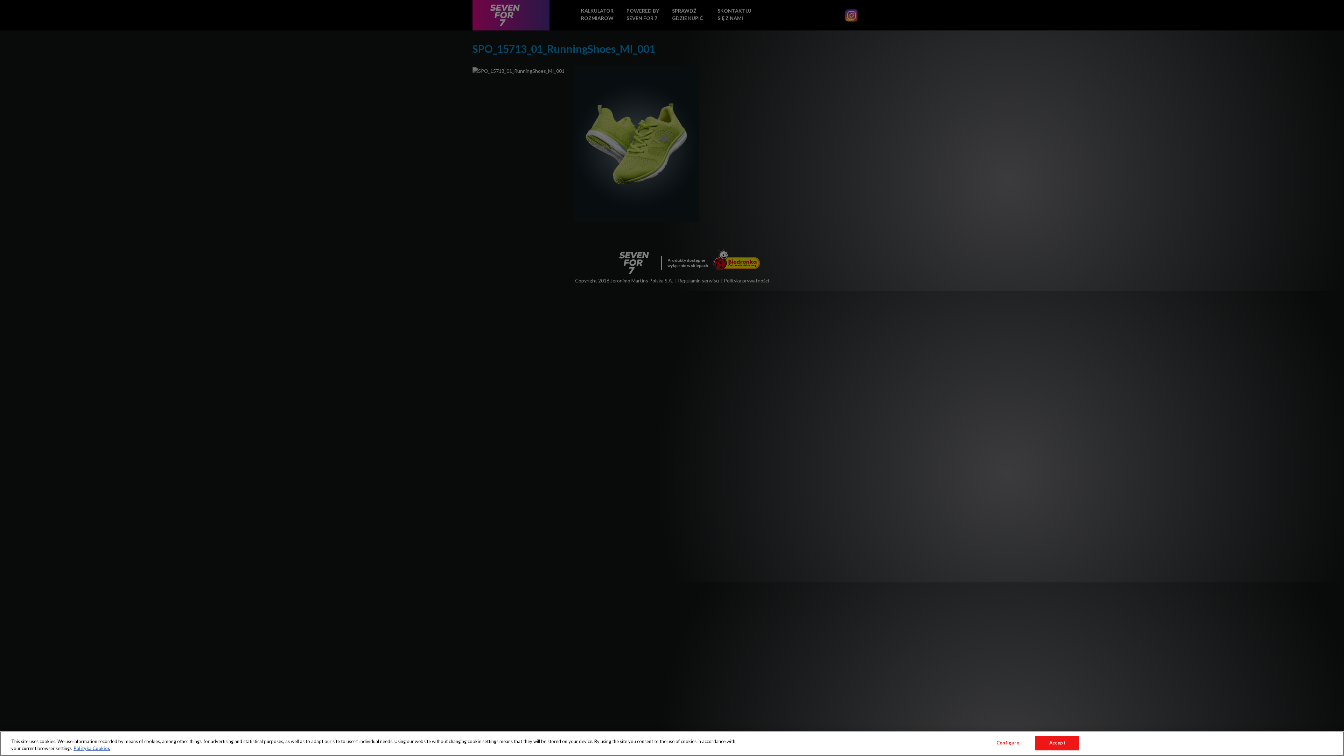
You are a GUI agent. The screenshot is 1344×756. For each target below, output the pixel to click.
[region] (672, 743)
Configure (1007, 743)
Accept (1057, 743)
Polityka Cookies (92, 748)
